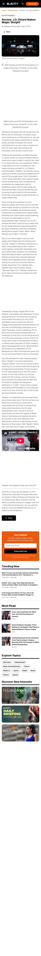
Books (33, 671)
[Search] (22, 4)
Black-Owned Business (11, 666)
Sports (16, 671)
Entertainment (13, 10)
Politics (6, 675)
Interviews (7, 662)
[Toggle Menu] (3, 3)
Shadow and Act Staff (12, 26)
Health (24, 671)
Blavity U (6, 671)
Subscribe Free (20, 551)
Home (4, 10)
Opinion (15, 675)
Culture (26, 666)
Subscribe (32, 4)
